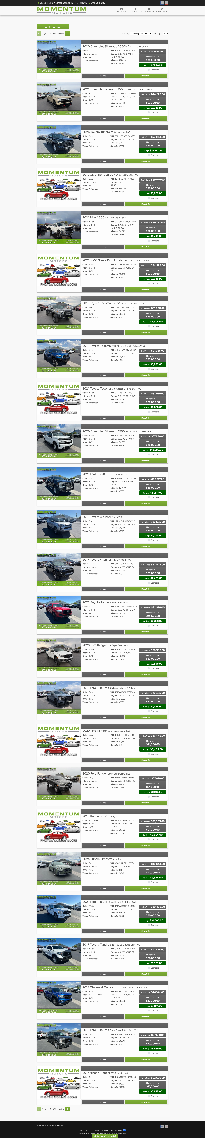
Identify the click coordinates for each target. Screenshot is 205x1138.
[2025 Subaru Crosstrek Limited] (59, 868)
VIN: (112, 50)
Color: (85, 50)
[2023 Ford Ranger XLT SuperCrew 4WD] (59, 654)
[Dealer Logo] (62, 10)
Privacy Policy (59, 1125)
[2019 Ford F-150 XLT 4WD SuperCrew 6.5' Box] (59, 697)
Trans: (85, 60)
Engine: (113, 54)
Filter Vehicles (53, 27)
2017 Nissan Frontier (105, 1073)
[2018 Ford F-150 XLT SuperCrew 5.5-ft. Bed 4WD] (59, 1039)
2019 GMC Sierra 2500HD (110, 174)
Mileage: (114, 60)
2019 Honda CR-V (101, 816)
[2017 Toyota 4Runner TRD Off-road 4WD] (59, 569)
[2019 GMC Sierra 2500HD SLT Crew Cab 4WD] (59, 184)
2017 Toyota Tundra (111, 944)
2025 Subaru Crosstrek (102, 859)
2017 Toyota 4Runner (106, 559)
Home (38, 1125)
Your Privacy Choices (115, 1130)
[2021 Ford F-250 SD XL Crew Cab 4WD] (59, 483)
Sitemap (106, 1130)
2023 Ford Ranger (105, 645)
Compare (155, 69)
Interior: (86, 54)
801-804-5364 (99, 3)
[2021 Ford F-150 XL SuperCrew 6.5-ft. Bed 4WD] (59, 911)
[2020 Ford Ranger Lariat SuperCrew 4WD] (59, 740)
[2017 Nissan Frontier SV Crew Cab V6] (59, 1082)
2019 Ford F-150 (108, 688)
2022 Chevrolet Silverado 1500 (118, 89)
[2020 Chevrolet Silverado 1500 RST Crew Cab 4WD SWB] (59, 441)
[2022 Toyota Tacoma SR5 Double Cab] (59, 612)
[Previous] (39, 33)
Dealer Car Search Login (86, 1130)
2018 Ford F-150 (110, 1030)
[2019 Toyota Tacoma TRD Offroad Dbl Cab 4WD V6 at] (59, 312)
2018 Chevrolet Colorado (114, 987)
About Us (43, 1125)
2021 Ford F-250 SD (105, 474)
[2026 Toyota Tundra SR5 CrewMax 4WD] (59, 141)
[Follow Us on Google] (166, 3)
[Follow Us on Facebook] (162, 3)
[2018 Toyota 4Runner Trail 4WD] (59, 526)
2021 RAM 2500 (106, 217)
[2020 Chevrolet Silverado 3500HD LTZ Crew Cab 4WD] (59, 56)
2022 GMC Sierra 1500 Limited (116, 260)
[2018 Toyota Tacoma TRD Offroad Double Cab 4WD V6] (59, 355)
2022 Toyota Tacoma (105, 602)
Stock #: (114, 63)
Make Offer (145, 76)
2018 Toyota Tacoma (114, 346)
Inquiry (103, 76)
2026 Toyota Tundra (106, 132)
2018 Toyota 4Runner (102, 517)
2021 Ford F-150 (109, 901)
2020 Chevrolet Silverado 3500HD (116, 46)
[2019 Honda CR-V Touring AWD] (59, 825)
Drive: (85, 57)
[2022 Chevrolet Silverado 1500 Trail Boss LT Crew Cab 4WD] (59, 98)
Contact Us (50, 1125)
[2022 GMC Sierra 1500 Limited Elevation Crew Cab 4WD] (59, 270)
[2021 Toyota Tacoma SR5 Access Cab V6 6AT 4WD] (59, 398)
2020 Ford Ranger (106, 730)
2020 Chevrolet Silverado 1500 (116, 431)
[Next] (67, 33)
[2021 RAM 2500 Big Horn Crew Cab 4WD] (59, 227)
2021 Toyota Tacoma (111, 388)
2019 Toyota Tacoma (113, 303)
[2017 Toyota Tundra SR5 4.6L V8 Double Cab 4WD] (59, 954)
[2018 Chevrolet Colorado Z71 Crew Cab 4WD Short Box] (59, 997)
